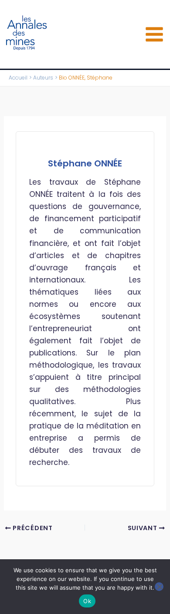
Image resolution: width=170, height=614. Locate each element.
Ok (87, 600)
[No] (159, 586)
